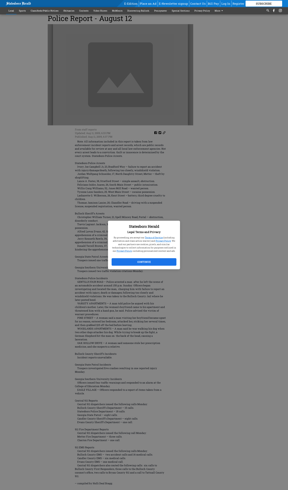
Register (238, 3)
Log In (225, 3)
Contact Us (198, 3)
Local (11, 10)
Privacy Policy (163, 240)
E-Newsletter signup (173, 3)
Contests (83, 10)
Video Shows (100, 10)
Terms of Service (154, 237)
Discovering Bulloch (138, 10)
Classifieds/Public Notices (44, 10)
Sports (22, 10)
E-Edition (131, 3)
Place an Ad (148, 3)
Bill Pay (213, 3)
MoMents (117, 10)
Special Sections (181, 10)
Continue (144, 261)
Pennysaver (160, 10)
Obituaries (68, 10)
